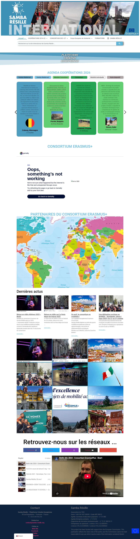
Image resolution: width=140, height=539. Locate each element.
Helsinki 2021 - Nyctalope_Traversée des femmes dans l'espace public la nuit (36, 474)
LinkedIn (108, 450)
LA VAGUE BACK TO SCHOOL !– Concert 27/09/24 (38, 490)
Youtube (88, 450)
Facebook (31, 450)
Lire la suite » (20, 333)
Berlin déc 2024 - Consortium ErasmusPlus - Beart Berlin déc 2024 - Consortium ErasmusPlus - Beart (38, 463)
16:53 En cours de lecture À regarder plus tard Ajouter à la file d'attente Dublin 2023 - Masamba (36, 469)
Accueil (21, 38)
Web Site (35, 529)
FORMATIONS (100, 38)
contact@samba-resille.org (35, 523)
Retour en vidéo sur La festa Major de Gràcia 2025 (54, 315)
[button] (66, 137)
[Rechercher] (119, 43)
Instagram (69, 450)
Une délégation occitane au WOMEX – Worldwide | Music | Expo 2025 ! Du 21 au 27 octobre (111, 316)
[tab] (34, 463)
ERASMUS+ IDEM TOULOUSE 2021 (36, 484)
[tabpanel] (87, 476)
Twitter (51, 450)
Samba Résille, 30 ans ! (34, 479)
